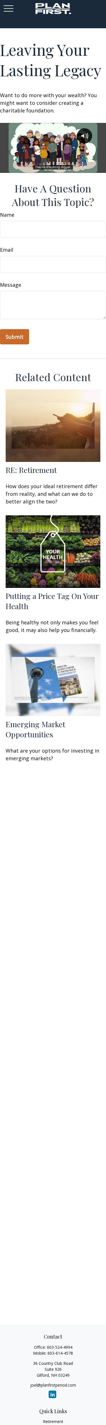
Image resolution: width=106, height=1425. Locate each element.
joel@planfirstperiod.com (53, 1385)
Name (7, 214)
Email (6, 249)
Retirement (53, 1421)
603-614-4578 (60, 1353)
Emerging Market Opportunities (35, 729)
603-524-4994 (59, 1347)
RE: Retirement (31, 470)
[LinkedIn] (52, 1394)
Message (10, 284)
